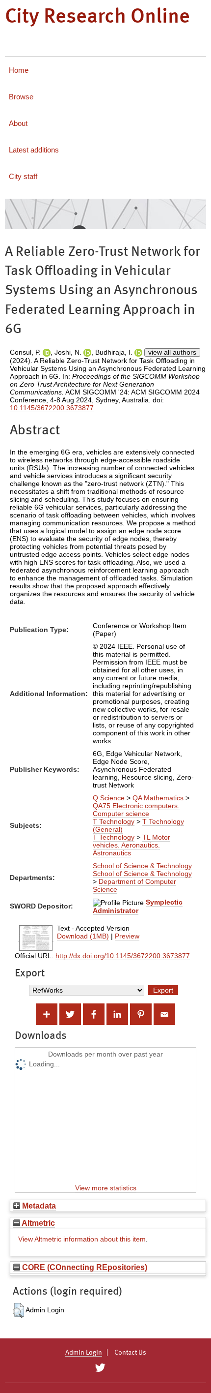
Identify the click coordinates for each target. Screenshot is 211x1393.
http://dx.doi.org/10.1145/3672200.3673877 (122, 956)
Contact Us (130, 1352)
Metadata (38, 1205)
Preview (127, 936)
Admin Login (83, 1352)
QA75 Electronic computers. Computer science (136, 810)
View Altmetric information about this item (82, 1239)
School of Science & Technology (142, 866)
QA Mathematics (158, 798)
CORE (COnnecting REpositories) (83, 1267)
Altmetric (37, 1222)
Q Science (109, 798)
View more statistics (105, 1188)
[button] (18, 1310)
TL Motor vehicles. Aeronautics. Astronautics (131, 845)
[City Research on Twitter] (99, 1368)
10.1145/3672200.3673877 (52, 408)
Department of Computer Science (134, 885)
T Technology (113, 821)
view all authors (172, 352)
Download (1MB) (83, 936)
